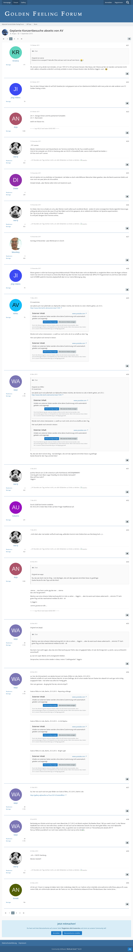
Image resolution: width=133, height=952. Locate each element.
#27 (127, 237)
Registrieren (119, 2)
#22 (127, 82)
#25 (127, 173)
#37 (127, 787)
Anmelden (108, 2)
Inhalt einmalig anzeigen (50, 322)
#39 (127, 851)
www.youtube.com (78, 313)
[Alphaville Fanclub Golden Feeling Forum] (66, 13)
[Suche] (127, 2)
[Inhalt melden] (127, 73)
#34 (127, 562)
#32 (127, 500)
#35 (127, 623)
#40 (127, 883)
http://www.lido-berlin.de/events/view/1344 (45, 308)
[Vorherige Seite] (3, 38)
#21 (127, 45)
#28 (127, 268)
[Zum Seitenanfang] (130, 949)
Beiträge (8, 65)
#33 (127, 530)
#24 (127, 141)
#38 (127, 819)
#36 (127, 672)
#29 (127, 298)
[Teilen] (129, 38)
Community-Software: (66, 949)
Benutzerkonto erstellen (72, 933)
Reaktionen (9, 160)
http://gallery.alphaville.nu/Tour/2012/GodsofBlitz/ (47, 795)
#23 (127, 112)
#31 (127, 469)
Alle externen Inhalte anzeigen (67, 322)
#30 (127, 374)
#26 (127, 205)
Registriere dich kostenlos (71, 928)
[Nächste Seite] (21, 38)
